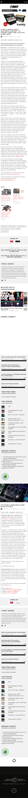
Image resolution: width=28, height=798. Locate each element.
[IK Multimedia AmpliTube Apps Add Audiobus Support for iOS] (18, 191)
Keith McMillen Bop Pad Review (13, 357)
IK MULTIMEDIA (21, 226)
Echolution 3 (6, 519)
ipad (12, 228)
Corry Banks (4, 310)
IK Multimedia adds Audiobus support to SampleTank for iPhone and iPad (6, 214)
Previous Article (14, 248)
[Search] (24, 2)
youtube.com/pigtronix (11, 593)
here (11, 561)
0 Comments (12, 512)
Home (15, 778)
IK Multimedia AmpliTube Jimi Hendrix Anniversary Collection (11, 309)
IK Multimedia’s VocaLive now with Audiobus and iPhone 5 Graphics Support (6, 198)
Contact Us (22, 780)
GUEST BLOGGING (9, 780)
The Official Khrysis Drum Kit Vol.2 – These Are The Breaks (14, 256)
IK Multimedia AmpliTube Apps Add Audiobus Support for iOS (18, 198)
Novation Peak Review (10, 383)
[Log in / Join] (26, 2)
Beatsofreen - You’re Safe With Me (16, 439)
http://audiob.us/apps (18, 156)
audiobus (4, 226)
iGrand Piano (12, 226)
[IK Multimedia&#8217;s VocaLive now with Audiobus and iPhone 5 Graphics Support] (6, 191)
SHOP (15, 781)
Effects (2, 512)
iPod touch (5, 231)
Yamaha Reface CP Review (14, 443)
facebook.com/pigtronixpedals (14, 589)
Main (9, 406)
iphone (18, 228)
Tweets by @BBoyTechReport (8, 397)
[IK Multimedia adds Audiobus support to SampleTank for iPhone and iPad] (6, 208)
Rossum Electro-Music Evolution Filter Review (10, 365)
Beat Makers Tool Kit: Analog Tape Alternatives (14, 250)
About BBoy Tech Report (15, 779)
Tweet (17, 603)
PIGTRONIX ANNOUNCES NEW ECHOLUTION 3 (14, 457)
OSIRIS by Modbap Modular (9, 458)
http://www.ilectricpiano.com (13, 174)
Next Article (14, 253)
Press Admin (6, 36)
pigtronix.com (9, 588)
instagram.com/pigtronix (13, 591)
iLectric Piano (5, 228)
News (7, 512)
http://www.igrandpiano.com (7, 180)
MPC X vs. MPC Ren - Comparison (16, 414)
